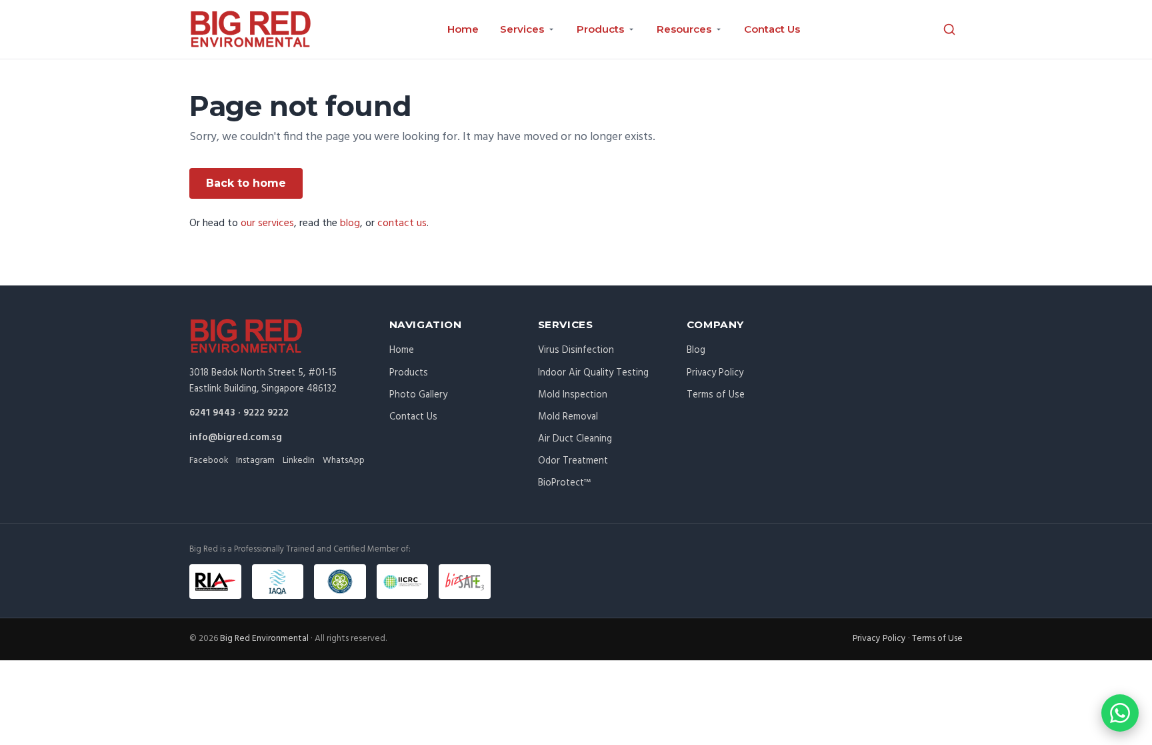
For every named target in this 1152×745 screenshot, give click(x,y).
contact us (402, 223)
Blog (696, 350)
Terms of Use (716, 395)
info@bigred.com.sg (235, 438)
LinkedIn (299, 461)
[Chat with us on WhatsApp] (1120, 713)
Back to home (246, 183)
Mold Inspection (572, 395)
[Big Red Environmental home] (250, 29)
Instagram (255, 461)
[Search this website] (949, 29)
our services (267, 223)
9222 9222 (266, 413)
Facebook (208, 461)
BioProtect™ (564, 483)
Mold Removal (568, 417)
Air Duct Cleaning (575, 439)
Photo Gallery (418, 395)
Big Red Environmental (264, 639)
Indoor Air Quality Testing (593, 373)
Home (463, 29)
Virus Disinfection (576, 350)
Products (408, 373)
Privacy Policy (715, 373)
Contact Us (772, 29)
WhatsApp (344, 461)
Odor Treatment (573, 461)
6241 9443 (212, 413)
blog (350, 223)
